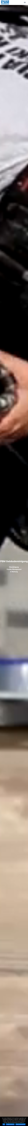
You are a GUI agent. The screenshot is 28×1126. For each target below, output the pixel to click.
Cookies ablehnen (10, 1124)
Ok (3, 1124)
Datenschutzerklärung (20, 1124)
